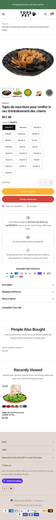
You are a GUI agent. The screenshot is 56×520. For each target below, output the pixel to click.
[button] (8, 5)
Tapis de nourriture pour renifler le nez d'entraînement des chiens (14, 413)
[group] (28, 61)
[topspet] (28, 14)
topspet (5, 103)
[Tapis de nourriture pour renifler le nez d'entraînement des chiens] (14, 397)
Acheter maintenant (28, 199)
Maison (5, 24)
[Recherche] (45, 14)
